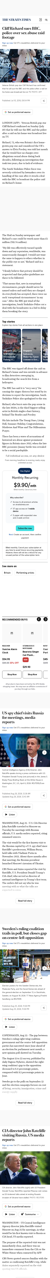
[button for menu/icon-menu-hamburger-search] (46, 20)
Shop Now (12, 674)
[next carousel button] (44, 752)
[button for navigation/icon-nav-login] (40, 19)
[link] (16, 19)
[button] (40, 19)
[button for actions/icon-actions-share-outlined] (44, 101)
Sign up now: (7, 43)
